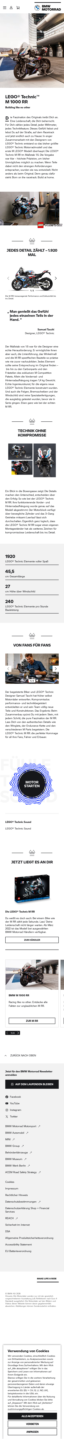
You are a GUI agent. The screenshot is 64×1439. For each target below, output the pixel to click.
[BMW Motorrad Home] (47, 8)
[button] (4, 7)
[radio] (32, 825)
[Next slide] (56, 278)
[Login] (11, 6)
